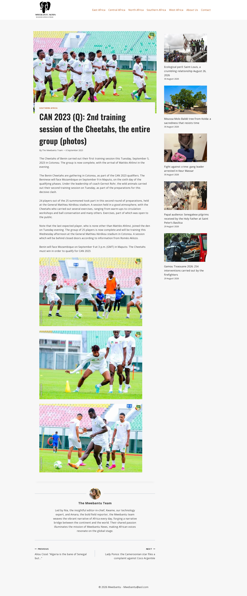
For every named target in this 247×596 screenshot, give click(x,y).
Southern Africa (156, 10)
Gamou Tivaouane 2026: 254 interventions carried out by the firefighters (184, 270)
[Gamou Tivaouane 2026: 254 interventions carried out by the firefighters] (188, 247)
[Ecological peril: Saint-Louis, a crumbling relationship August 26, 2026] (188, 48)
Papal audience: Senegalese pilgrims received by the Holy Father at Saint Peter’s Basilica (186, 218)
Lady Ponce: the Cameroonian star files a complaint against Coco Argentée (130, 554)
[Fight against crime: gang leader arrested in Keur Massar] (188, 147)
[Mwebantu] (45, 10)
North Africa (136, 10)
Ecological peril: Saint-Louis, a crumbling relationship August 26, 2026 (185, 71)
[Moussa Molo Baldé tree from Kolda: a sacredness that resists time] (188, 100)
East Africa (98, 10)
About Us (192, 10)
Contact (206, 10)
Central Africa (116, 10)
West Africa (176, 10)
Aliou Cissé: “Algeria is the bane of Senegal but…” (61, 554)
